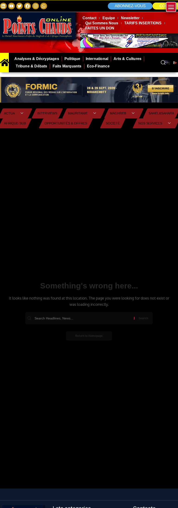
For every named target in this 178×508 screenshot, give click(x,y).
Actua (9, 113)
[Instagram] (35, 6)
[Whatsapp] (43, 6)
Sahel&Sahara (161, 113)
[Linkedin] (3, 6)
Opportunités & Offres (65, 123)
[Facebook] (27, 6)
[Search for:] (83, 318)
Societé (113, 123)
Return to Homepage (89, 336)
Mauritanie (78, 113)
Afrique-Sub (15, 123)
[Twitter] (19, 6)
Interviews (47, 113)
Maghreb (118, 113)
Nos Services (150, 123)
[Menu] (171, 7)
